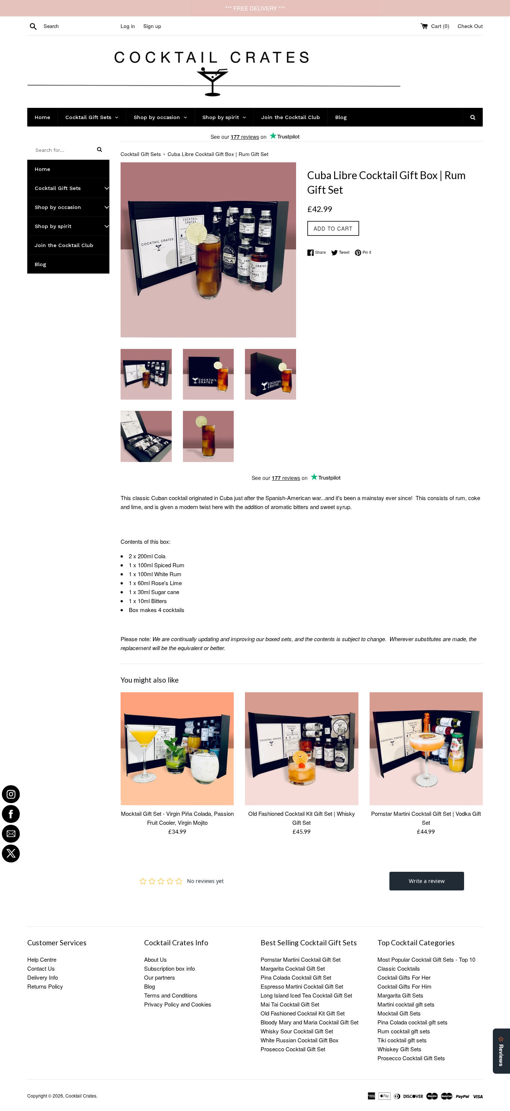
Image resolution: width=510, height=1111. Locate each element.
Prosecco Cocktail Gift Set (293, 1049)
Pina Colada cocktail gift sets (412, 1022)
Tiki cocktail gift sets (402, 1040)
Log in (128, 25)
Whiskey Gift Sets (399, 1049)
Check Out (470, 25)
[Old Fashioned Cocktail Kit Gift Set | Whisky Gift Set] (301, 748)
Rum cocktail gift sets (403, 1031)
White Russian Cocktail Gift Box (300, 1040)
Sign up (152, 25)
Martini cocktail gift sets (406, 1004)
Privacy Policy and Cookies (177, 1004)
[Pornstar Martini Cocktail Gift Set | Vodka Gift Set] (426, 748)
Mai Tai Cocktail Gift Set (290, 1004)
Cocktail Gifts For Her (403, 977)
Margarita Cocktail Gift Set (293, 968)
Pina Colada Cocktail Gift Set (296, 977)
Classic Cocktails (398, 968)
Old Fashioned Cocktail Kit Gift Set (303, 1013)
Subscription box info (169, 968)
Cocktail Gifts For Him (404, 986)
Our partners (159, 977)
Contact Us (41, 968)
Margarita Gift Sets (400, 995)
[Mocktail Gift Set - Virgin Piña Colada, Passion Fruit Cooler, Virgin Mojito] (177, 748)
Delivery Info (42, 977)
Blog (149, 986)
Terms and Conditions (171, 995)
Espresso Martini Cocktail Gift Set (302, 986)
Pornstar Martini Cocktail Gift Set (300, 959)
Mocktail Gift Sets (399, 1013)
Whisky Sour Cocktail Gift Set (297, 1031)
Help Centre (41, 959)
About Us (155, 959)
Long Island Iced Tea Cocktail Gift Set (306, 995)
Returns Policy (45, 986)
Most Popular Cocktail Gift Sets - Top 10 (426, 959)
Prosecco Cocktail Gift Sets (411, 1058)
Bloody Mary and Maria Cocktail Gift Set (309, 1022)
